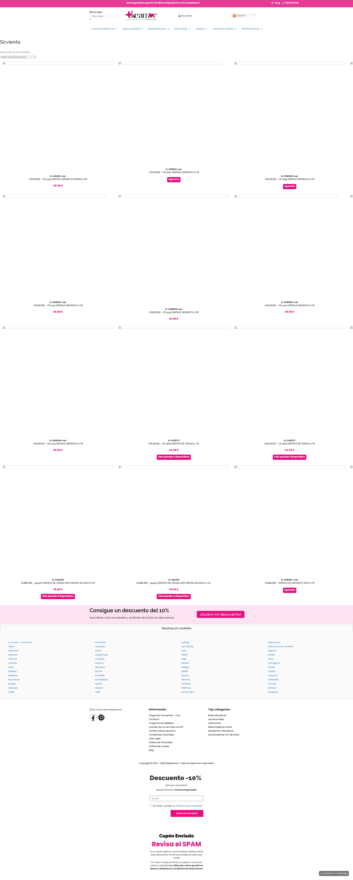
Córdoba (100, 658)
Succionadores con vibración (224, 734)
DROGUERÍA (180, 28)
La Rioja (185, 642)
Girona (98, 671)
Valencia (272, 675)
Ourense (186, 683)
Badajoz (12, 671)
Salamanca (274, 642)
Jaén (97, 692)
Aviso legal (154, 738)
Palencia (186, 687)
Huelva (98, 683)
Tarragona (274, 663)
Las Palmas (187, 646)
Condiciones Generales (161, 734)
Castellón (100, 646)
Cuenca (99, 663)
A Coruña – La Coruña (20, 642)
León (183, 650)
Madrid (185, 663)
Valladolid (273, 679)
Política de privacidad (189, 806)
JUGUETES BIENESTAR (102, 28)
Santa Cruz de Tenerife (280, 646)
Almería (12, 658)
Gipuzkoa (100, 667)
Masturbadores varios (220, 727)
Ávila (10, 667)
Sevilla (271, 654)
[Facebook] (93, 717)
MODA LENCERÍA (131, 28)
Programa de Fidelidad (161, 723)
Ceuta (98, 650)
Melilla (184, 671)
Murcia (185, 675)
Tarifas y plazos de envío (162, 730)
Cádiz (11, 692)
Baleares (13, 675)
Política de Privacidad (160, 742)
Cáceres (13, 687)
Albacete (13, 650)
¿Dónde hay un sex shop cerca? (166, 727)
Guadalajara (101, 679)
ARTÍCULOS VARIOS (223, 28)
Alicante (12, 654)
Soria (270, 658)
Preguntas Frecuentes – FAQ (164, 715)
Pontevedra (187, 692)
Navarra (185, 679)
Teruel (271, 667)
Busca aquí (96, 12)
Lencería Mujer (216, 719)
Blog (151, 750)
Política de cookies (159, 746)
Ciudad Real (101, 654)
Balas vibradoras (217, 715)
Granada (100, 675)
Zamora (272, 687)
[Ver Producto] (57, 124)
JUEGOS (200, 28)
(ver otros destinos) (188, 2)
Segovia (272, 650)
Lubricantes (214, 723)
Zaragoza (273, 692)
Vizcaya (272, 683)
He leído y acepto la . (178, 805)
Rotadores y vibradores (221, 730)
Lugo (183, 658)
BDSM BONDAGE (157, 28)
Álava (11, 646)
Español (240, 15)
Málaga (185, 667)
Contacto (154, 719)
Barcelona (13, 679)
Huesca (99, 687)
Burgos (12, 683)
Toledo (271, 671)
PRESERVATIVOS (250, 28)
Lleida (184, 654)
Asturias (12, 663)
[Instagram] (101, 717)
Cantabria (100, 642)
